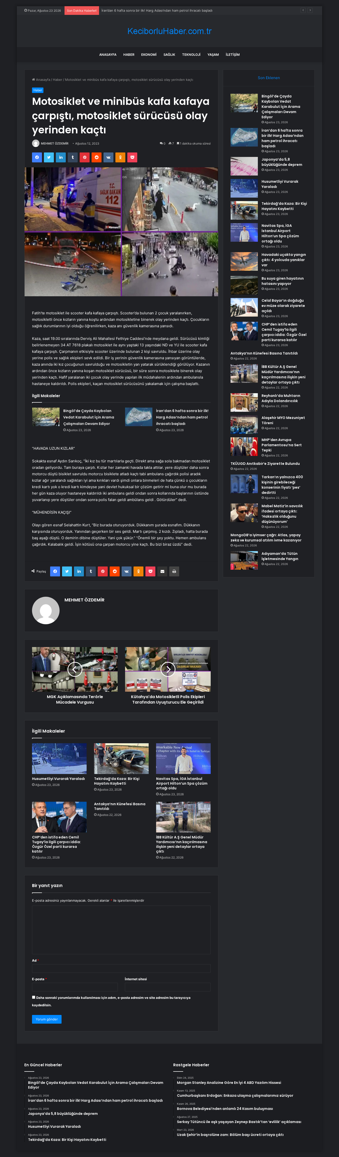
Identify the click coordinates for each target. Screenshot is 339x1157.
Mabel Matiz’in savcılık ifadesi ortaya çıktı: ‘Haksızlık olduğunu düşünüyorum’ (282, 514)
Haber (128, 55)
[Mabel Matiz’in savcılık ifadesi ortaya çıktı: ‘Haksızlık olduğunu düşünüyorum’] (244, 513)
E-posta (39, 979)
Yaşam (213, 55)
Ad (35, 960)
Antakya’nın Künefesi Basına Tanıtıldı (119, 806)
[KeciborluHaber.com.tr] (169, 31)
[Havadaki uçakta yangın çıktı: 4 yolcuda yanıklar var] (244, 261)
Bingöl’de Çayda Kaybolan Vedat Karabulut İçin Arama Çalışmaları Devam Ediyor (88, 417)
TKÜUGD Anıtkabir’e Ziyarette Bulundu (265, 463)
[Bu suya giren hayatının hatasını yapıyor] (244, 285)
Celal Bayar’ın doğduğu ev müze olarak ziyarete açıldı (283, 305)
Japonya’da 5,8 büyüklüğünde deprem (131, 10)
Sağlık (169, 55)
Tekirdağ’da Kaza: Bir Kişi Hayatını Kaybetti (116, 781)
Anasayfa (107, 55)
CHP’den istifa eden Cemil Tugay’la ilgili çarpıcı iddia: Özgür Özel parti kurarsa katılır (56, 844)
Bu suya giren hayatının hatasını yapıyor (283, 281)
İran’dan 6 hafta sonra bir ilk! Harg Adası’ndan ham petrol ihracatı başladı (182, 417)
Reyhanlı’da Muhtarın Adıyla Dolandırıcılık (281, 398)
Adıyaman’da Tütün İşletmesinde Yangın (280, 556)
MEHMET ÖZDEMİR (54, 143)
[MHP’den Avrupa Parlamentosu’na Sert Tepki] (244, 446)
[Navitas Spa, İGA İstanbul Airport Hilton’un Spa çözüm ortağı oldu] (183, 758)
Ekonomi (149, 55)
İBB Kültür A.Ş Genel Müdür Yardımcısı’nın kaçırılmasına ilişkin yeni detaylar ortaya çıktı (181, 844)
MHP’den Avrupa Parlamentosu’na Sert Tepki (282, 445)
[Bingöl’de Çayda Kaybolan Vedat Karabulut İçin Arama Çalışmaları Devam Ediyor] (46, 417)
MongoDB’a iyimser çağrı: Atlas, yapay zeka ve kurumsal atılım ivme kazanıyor (266, 538)
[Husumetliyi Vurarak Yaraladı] (59, 758)
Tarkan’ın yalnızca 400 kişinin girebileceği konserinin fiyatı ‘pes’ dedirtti (282, 485)
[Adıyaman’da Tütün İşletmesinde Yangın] (244, 560)
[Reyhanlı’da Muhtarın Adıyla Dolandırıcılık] (244, 402)
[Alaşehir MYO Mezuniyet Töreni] (244, 424)
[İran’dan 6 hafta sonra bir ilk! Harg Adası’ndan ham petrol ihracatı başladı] (138, 417)
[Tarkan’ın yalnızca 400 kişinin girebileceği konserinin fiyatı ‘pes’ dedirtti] (244, 484)
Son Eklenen (269, 77)
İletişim (233, 55)
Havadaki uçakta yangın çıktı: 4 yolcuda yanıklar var (284, 259)
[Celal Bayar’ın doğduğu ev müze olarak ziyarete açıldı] (244, 307)
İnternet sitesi (136, 979)
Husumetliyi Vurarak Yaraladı (58, 778)
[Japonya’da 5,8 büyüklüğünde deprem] (244, 166)
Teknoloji (191, 55)
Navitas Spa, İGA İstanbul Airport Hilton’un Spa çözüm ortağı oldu (181, 783)
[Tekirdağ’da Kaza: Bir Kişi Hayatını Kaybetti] (121, 758)
